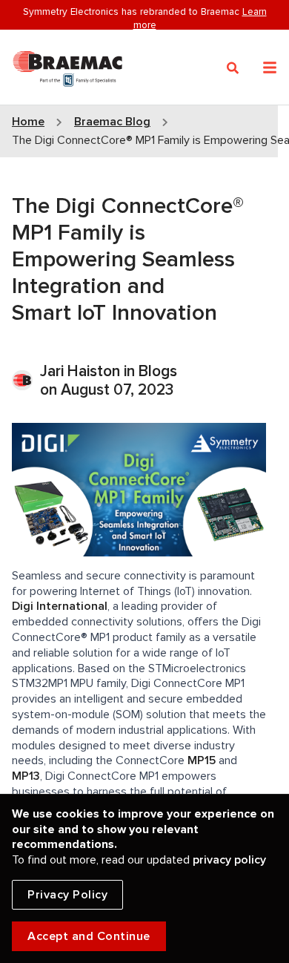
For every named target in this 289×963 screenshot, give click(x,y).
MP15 (201, 760)
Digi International (59, 606)
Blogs (158, 371)
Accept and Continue (88, 936)
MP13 (26, 776)
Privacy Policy (67, 895)
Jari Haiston (82, 371)
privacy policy (229, 860)
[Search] (233, 68)
